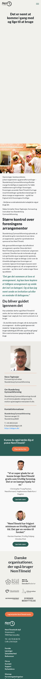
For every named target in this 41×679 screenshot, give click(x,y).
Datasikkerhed (11, 654)
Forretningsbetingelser (14, 677)
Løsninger (9, 651)
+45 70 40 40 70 (14, 639)
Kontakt (8, 664)
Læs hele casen (20, 499)
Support (8, 666)
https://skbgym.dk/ (11, 428)
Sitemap (8, 674)
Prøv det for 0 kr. (21, 449)
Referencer (9, 656)
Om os (7, 661)
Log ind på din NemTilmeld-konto (19, 614)
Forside (8, 648)
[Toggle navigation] (37, 3)
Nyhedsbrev (10, 669)
